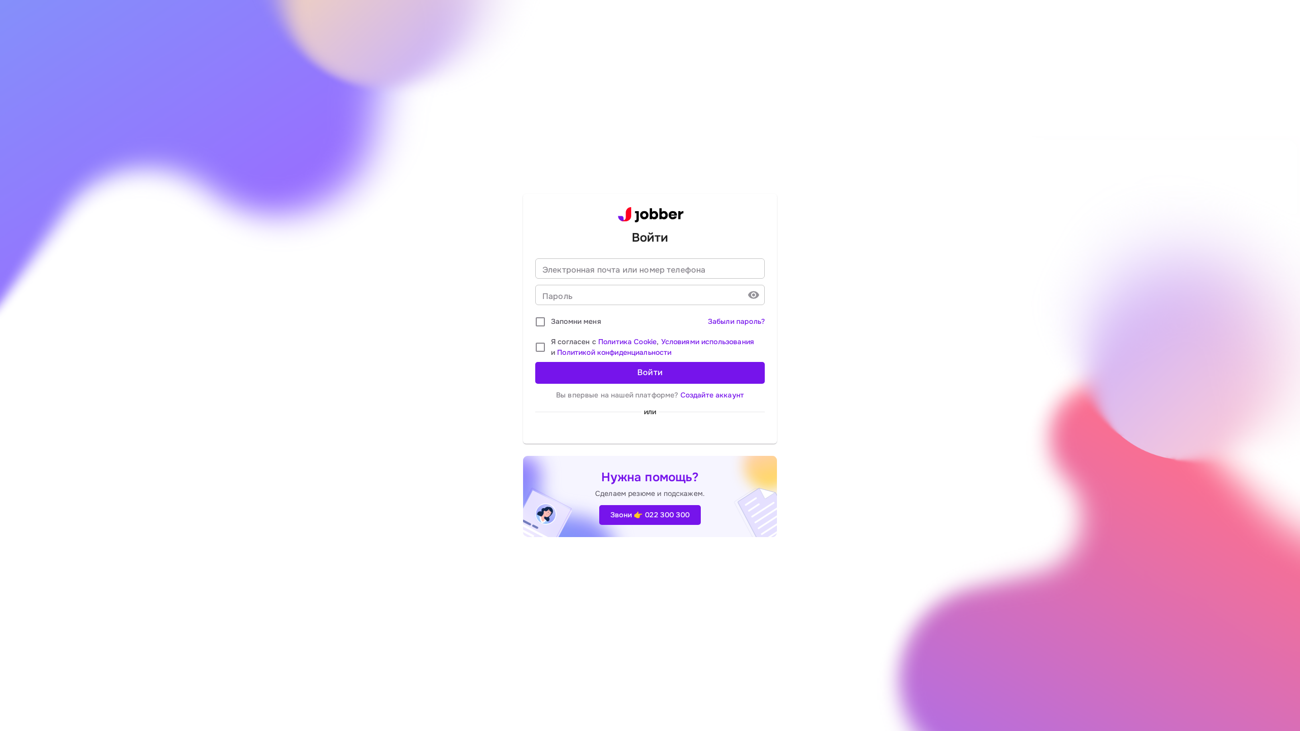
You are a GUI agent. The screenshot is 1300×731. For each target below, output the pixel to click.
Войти (650, 372)
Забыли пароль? (736, 321)
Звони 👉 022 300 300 (650, 514)
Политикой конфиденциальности (614, 352)
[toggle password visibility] (753, 295)
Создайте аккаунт (712, 395)
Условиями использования (707, 341)
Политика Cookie (627, 341)
